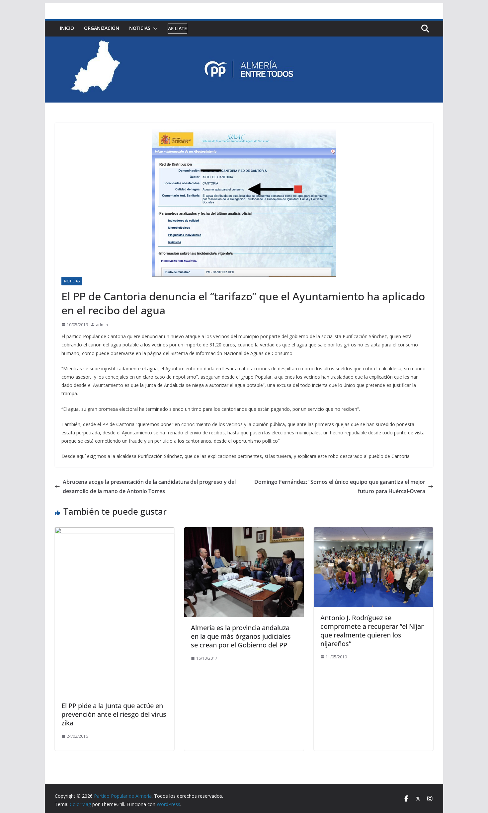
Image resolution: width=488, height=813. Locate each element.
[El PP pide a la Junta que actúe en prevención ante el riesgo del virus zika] (114, 532)
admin (102, 325)
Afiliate (177, 28)
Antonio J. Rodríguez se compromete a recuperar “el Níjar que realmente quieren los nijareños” (372, 630)
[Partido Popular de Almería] (244, 41)
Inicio (67, 28)
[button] (154, 29)
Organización (101, 28)
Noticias (139, 28)
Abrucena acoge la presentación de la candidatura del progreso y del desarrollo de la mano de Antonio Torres (149, 486)
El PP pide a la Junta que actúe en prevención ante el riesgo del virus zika (113, 714)
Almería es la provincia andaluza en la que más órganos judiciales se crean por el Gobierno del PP (241, 636)
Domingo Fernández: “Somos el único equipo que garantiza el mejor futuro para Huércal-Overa (339, 486)
